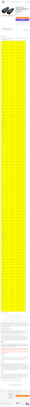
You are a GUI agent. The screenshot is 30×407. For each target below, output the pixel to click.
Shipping (17, 14)
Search (2, 393)
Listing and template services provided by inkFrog (15, 384)
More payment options (22, 21)
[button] (17, 12)
